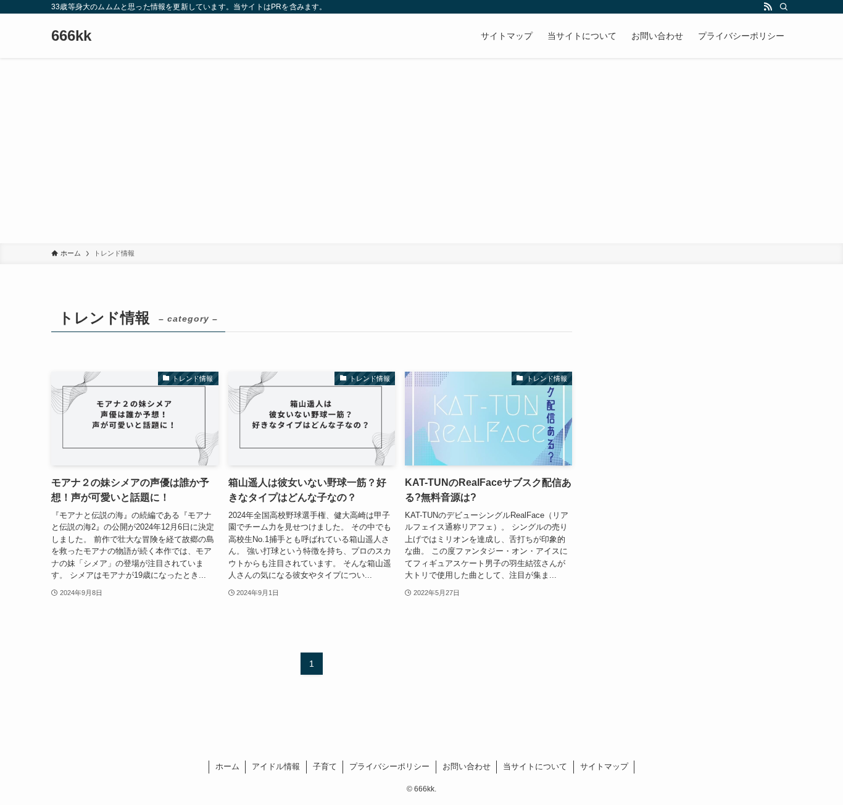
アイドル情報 (276, 766)
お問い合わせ (466, 766)
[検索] (784, 7)
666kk (71, 35)
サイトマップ (604, 766)
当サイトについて (535, 766)
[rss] (768, 7)
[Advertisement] (421, 150)
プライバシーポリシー (389, 766)
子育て (325, 766)
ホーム (227, 766)
